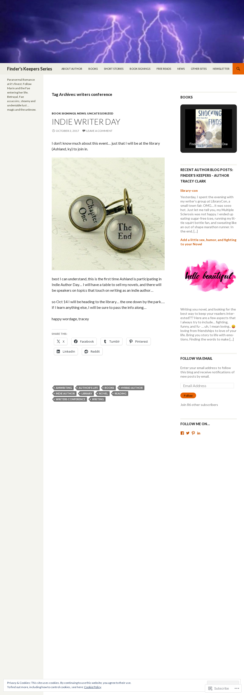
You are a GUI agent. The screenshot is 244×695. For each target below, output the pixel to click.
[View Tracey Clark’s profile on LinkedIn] (199, 433)
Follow (188, 395)
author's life (88, 387)
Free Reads (164, 68)
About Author (71, 68)
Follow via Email (196, 358)
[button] (197, 135)
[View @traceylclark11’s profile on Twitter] (188, 433)
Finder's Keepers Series (29, 68)
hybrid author (132, 387)
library (86, 393)
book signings (140, 68)
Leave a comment (99, 131)
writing (98, 399)
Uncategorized (100, 113)
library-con (189, 190)
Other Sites (199, 68)
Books (93, 68)
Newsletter (221, 68)
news (81, 113)
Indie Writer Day (86, 121)
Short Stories (113, 68)
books (109, 387)
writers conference (70, 399)
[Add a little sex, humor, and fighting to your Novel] (208, 276)
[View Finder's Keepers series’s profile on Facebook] (182, 433)
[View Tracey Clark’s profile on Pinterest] (193, 433)
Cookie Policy (92, 687)
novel (103, 393)
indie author (65, 393)
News (181, 68)
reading (121, 393)
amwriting (64, 387)
